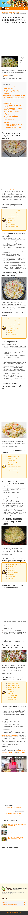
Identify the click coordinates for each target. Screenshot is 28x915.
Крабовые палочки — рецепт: (13, 127)
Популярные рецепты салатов (14, 12)
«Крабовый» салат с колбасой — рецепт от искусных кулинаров (14, 807)
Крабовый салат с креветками (9, 735)
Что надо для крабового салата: (13, 90)
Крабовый (22, 12)
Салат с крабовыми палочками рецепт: (13, 99)
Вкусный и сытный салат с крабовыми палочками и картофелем (15, 813)
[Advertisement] (14, 40)
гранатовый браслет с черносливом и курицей (13, 752)
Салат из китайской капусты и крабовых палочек (11, 87)
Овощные (14, 902)
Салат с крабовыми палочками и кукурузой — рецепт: (13, 109)
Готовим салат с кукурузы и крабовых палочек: (12, 118)
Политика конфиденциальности (14, 912)
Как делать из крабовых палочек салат (14, 95)
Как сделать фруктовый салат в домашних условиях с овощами (15, 838)
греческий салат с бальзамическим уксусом (13, 751)
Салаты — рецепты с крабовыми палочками (12, 121)
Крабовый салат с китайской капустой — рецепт (11, 102)
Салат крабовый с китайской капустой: (12, 92)
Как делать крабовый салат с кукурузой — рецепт (11, 112)
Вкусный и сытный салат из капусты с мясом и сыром (17, 825)
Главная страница (4, 12)
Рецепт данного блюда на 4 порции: (12, 106)
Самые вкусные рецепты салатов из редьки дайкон (16, 831)
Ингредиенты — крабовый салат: (14, 97)
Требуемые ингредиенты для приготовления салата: (13, 125)
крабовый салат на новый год (16, 190)
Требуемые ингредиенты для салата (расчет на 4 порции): (13, 115)
